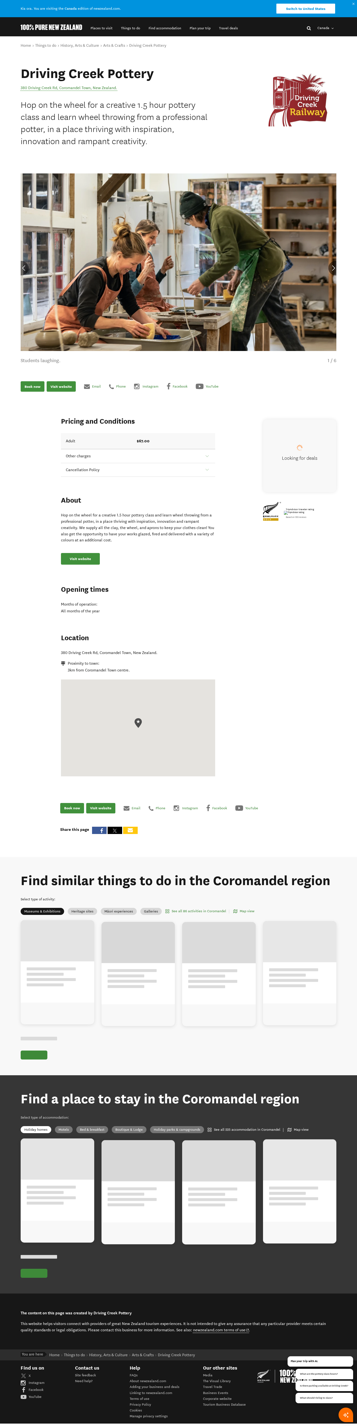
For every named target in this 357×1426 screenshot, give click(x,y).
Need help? (84, 1381)
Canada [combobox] (323, 28)
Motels (64, 1130)
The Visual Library (217, 1381)
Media (207, 1375)
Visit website (61, 386)
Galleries (151, 911)
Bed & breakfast (92, 1130)
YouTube (35, 1397)
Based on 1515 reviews (296, 517)
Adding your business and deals (154, 1387)
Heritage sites (82, 911)
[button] (101, 28)
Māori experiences (118, 911)
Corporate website (217, 1399)
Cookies (136, 1410)
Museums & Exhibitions (42, 911)
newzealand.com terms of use (221, 1329)
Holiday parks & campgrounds (177, 1130)
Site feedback (85, 1375)
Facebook (35, 1390)
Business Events (215, 1393)
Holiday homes (36, 1130)
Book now (33, 386)
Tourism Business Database (224, 1405)
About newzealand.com (148, 1381)
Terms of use (139, 1399)
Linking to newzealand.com (151, 1393)
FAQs (134, 1375)
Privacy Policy (140, 1405)
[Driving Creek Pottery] (300, 100)
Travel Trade (212, 1387)
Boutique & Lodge (129, 1130)
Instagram (36, 1383)
